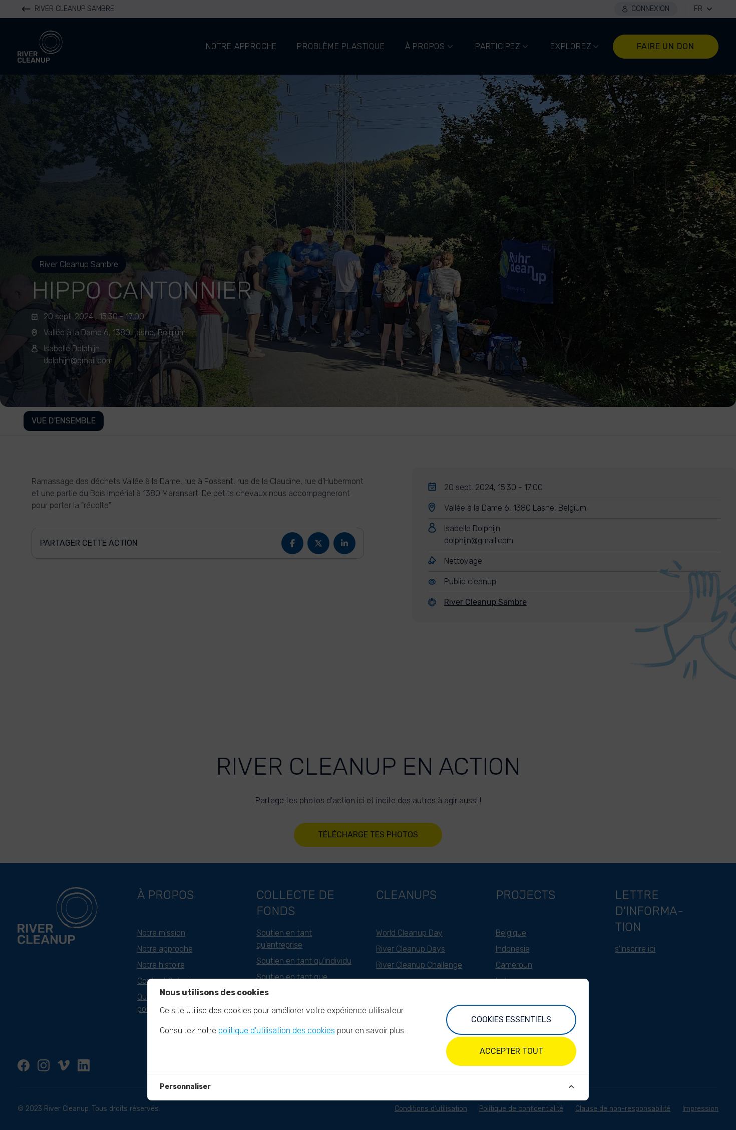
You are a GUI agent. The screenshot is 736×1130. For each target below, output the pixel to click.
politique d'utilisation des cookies (276, 1030)
